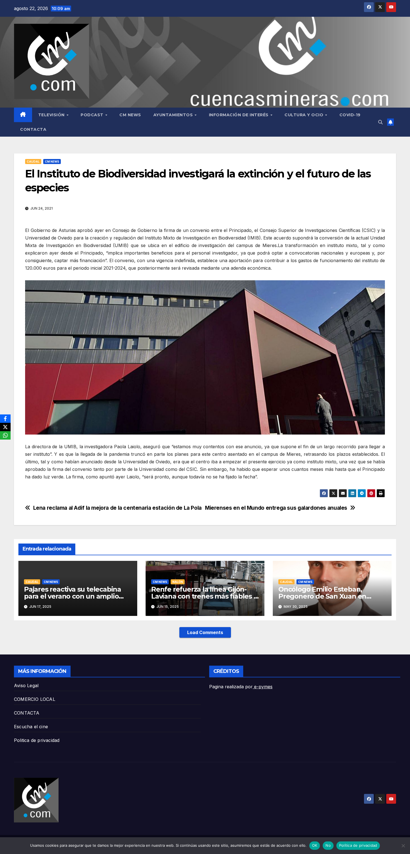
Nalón (177, 581)
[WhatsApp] (5, 435)
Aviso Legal (26, 685)
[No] (403, 845)
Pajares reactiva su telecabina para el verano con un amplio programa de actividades (72, 596)
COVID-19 (350, 114)
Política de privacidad (358, 845)
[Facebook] (5, 418)
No (328, 845)
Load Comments (205, 632)
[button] (380, 122)
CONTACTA (33, 129)
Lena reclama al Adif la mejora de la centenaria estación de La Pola (117, 508)
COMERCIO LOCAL (34, 699)
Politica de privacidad (36, 740)
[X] (5, 427)
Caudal (33, 161)
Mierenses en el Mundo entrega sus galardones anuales (276, 508)
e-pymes (262, 686)
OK (314, 845)
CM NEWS (130, 114)
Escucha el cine (31, 726)
